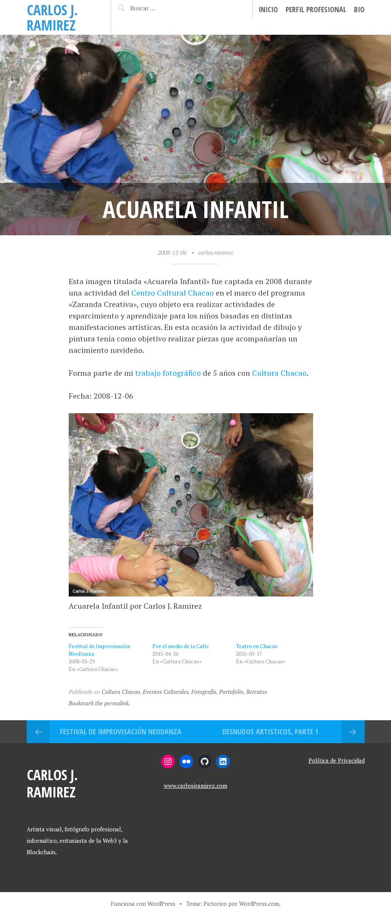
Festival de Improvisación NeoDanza (120, 731)
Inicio (268, 9)
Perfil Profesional (316, 9)
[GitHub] (205, 761)
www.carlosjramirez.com (195, 785)
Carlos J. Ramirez (52, 17)
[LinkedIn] (223, 761)
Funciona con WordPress (143, 903)
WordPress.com (259, 903)
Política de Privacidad (337, 760)
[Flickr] (186, 761)
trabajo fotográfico (168, 373)
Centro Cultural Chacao (172, 293)
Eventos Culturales (166, 691)
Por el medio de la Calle (180, 646)
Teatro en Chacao (257, 646)
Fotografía (204, 691)
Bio (359, 9)
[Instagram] (168, 761)
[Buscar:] (156, 8)
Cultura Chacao (279, 373)
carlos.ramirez (215, 252)
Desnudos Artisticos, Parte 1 (270, 731)
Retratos (256, 691)
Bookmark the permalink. (99, 703)
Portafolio (231, 691)
